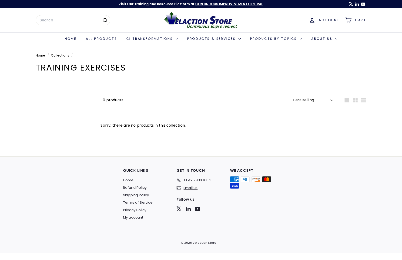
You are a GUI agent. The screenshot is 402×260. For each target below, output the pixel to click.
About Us (322, 38)
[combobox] (73, 20)
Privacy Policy (134, 209)
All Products (101, 38)
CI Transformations (150, 38)
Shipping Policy (136, 194)
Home (71, 38)
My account (133, 217)
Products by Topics (274, 38)
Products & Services (212, 38)
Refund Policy (135, 187)
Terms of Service (138, 202)
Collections (60, 55)
